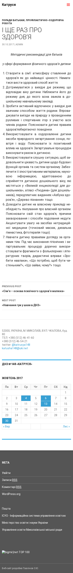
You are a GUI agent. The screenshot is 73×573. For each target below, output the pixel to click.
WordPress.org (11, 494)
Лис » (66, 426)
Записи (9, 479)
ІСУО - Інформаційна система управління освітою (34, 515)
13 (45, 403)
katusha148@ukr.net (15, 348)
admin (19, 44)
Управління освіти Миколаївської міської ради (32, 529)
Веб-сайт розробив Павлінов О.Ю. (20, 568)
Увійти (6, 472)
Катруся (9, 5)
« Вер (6, 426)
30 (6, 420)
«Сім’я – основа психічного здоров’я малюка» (33, 289)
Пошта (6, 508)
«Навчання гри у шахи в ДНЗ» (21, 303)
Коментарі (11, 487)
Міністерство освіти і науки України (25, 522)
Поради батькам (13, 20)
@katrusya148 (21, 344)
